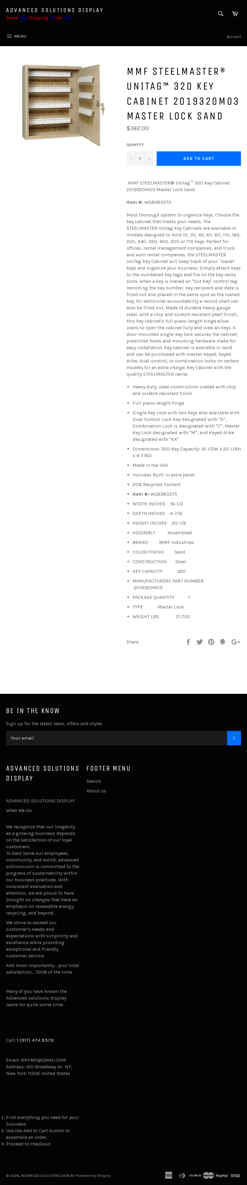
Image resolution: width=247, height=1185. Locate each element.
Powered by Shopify (93, 1175)
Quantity (135, 145)
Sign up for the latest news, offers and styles (54, 723)
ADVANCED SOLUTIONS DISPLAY (55, 10)
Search (93, 781)
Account (234, 36)
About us (96, 791)
